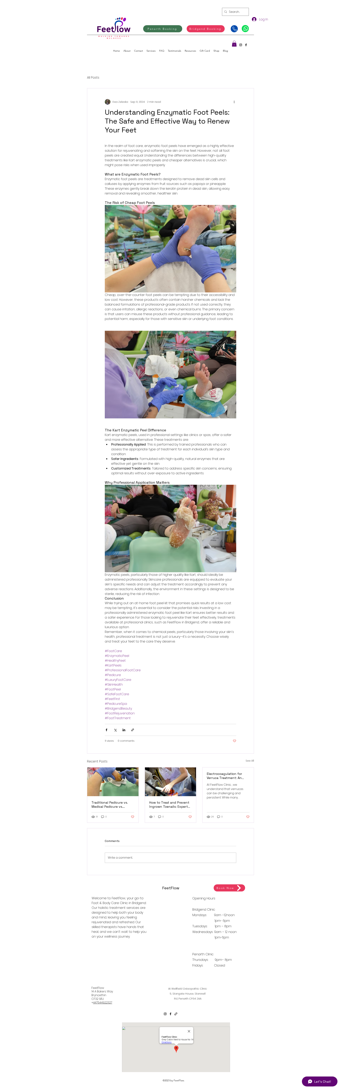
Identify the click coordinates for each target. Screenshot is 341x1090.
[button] (234, 43)
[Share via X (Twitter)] (115, 730)
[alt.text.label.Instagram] (240, 45)
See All (250, 760)
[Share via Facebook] (106, 730)
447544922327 (102, 1003)
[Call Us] (234, 28)
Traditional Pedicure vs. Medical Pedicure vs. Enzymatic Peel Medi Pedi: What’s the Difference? (111, 804)
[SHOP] (245, 28)
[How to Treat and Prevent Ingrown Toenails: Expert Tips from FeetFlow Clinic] (170, 781)
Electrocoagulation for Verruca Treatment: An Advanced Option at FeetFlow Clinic (224, 776)
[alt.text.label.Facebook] (246, 45)
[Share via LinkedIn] (124, 730)
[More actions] (234, 102)
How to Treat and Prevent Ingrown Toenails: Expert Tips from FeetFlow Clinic (169, 804)
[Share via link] (132, 730)
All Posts (93, 77)
